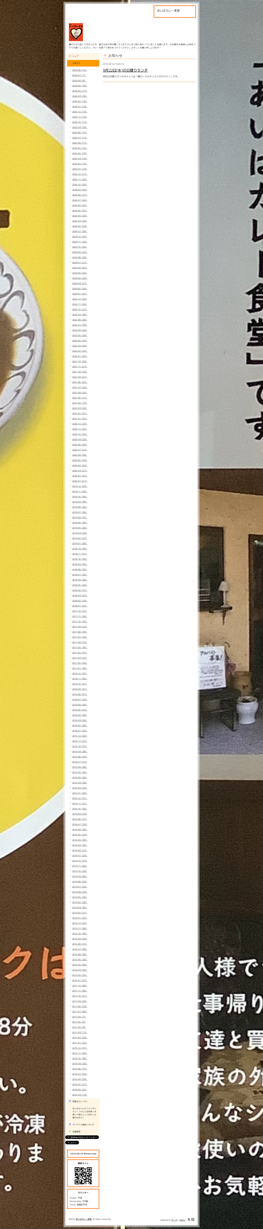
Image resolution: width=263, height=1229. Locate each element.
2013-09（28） (79, 876)
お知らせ (76, 63)
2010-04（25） (79, 1089)
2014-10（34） (79, 808)
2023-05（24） (79, 272)
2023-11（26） (79, 241)
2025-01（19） (79, 168)
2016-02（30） (79, 725)
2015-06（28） (79, 767)
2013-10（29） (79, 871)
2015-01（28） (79, 793)
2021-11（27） (79, 366)
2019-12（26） (79, 486)
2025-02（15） (79, 163)
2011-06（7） (79, 1016)
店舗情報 (76, 1131)
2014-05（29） (79, 834)
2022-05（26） (79, 335)
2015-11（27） (79, 741)
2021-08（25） (79, 382)
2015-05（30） (79, 772)
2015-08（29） (79, 756)
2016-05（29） (79, 709)
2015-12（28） (79, 735)
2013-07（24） (79, 886)
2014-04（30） (79, 839)
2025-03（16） (79, 158)
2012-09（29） (79, 938)
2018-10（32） (79, 559)
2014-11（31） (79, 803)
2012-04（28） (79, 964)
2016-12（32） (79, 673)
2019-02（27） (79, 538)
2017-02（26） (79, 663)
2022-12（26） (79, 298)
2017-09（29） (79, 626)
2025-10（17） (79, 122)
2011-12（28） (79, 985)
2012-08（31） (79, 943)
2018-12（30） (79, 548)
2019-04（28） (79, 527)
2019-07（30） (79, 512)
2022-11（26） (79, 304)
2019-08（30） (79, 506)
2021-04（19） (79, 402)
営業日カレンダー (80, 1101)
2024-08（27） (79, 194)
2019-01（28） (79, 543)
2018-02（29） (79, 600)
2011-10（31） (79, 995)
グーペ (174, 1220)
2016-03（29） (79, 720)
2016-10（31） (79, 683)
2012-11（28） (79, 928)
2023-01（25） (79, 293)
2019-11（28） (79, 491)
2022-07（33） (79, 324)
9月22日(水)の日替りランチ (125, 70)
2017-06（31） (79, 642)
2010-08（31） (79, 1068)
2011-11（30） (79, 990)
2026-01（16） (79, 106)
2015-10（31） (79, 746)
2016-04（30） (79, 715)
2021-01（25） (79, 418)
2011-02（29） (79, 1037)
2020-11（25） (79, 428)
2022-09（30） (79, 314)
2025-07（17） (79, 137)
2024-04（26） (79, 215)
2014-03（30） (79, 845)
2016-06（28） (79, 704)
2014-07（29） (79, 824)
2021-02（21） (79, 413)
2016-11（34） (79, 678)
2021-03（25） (79, 408)
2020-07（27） (79, 449)
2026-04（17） (79, 90)
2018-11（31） (79, 553)
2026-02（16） (79, 101)
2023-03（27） (79, 283)
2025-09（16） (79, 127)
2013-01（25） (79, 917)
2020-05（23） (79, 460)
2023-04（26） (79, 278)
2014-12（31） (79, 798)
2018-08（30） (79, 569)
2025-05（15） (79, 148)
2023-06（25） (79, 267)
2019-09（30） (79, 501)
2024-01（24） (79, 231)
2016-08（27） (79, 694)
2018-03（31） (79, 595)
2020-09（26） (79, 439)
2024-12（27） (79, 174)
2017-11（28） (79, 616)
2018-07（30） (79, 574)
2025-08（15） (79, 132)
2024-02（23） (79, 226)
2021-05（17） (79, 397)
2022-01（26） (79, 356)
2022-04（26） (79, 340)
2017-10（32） (79, 621)
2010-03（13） (79, 1094)
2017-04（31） (79, 652)
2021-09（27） (79, 376)
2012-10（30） (79, 933)
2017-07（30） (79, 637)
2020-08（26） (79, 444)
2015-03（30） (79, 782)
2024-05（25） (79, 210)
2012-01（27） (79, 980)
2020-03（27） (79, 470)
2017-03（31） (79, 657)
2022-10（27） (79, 309)
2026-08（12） (79, 70)
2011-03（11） (79, 1032)
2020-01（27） (79, 480)
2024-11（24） (79, 179)
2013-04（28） (79, 902)
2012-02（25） (79, 975)
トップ (75, 56)
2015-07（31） (79, 761)
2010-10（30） (79, 1058)
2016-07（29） (79, 699)
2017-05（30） (79, 647)
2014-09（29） (79, 813)
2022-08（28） (79, 319)
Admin (182, 1220)
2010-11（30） (79, 1053)
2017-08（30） (79, 631)
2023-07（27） (79, 262)
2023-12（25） (79, 236)
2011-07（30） (79, 1011)
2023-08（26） (79, 257)
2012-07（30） (79, 949)
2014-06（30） (79, 829)
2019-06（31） (79, 517)
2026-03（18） (79, 96)
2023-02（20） (79, 288)
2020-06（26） (79, 454)
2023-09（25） (79, 252)
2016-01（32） (79, 730)
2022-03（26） (79, 345)
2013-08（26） (79, 881)
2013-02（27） (79, 912)
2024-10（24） (79, 184)
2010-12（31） (79, 1047)
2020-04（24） (79, 465)
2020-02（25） (79, 475)
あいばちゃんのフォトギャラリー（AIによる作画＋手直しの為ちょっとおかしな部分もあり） (84, 1113)
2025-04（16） (79, 153)
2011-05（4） (79, 1021)
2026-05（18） (79, 85)
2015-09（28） (79, 751)
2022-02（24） (79, 350)
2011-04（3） (79, 1027)
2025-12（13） (79, 111)
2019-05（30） (79, 522)
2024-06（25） (79, 205)
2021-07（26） (79, 387)
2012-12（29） (79, 923)
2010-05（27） (79, 1084)
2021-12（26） (79, 361)
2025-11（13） (79, 116)
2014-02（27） (79, 850)
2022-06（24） (79, 330)
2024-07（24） (79, 200)
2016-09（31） (79, 689)
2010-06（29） (79, 1079)
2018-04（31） (79, 590)
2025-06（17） (79, 142)
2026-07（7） (79, 75)
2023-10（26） (79, 246)
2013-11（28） (79, 865)
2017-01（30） (79, 668)
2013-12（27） (79, 860)
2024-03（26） (79, 220)
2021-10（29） (79, 371)
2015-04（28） (79, 777)
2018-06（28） (79, 579)
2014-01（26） (79, 855)
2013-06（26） (79, 891)
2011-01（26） (79, 1042)
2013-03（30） (79, 907)
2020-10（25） (79, 434)
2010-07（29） (79, 1073)
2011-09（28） (79, 1001)
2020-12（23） (79, 423)
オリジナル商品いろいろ (83, 1124)
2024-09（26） (79, 189)
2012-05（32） (79, 959)
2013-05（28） (79, 897)
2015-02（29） (79, 787)
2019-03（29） (79, 533)
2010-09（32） (79, 1063)
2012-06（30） (79, 954)
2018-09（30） (79, 564)
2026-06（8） (79, 80)
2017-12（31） (79, 611)
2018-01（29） (79, 605)
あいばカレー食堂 (84, 1219)
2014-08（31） (79, 819)
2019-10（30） (79, 496)
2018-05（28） (79, 585)
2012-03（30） (79, 969)
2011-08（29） (79, 1006)
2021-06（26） (79, 392)
